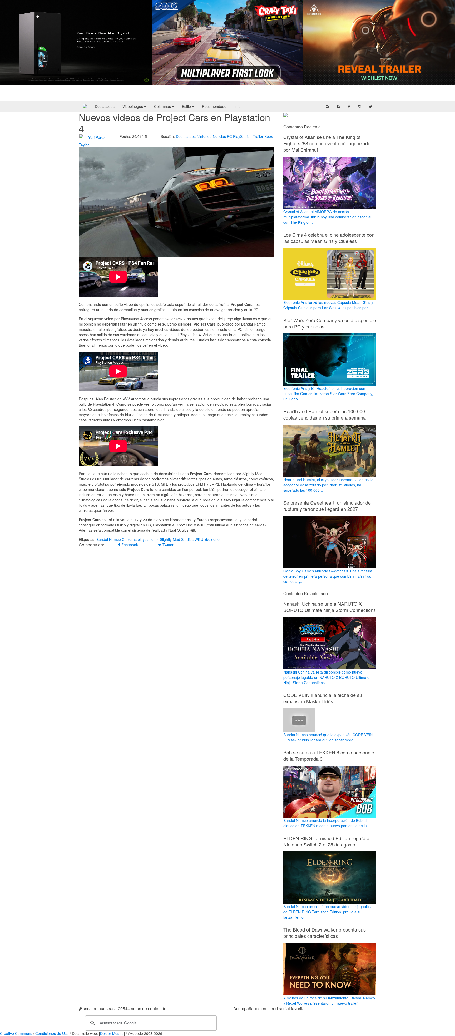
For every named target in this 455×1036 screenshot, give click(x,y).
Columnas (163, 106)
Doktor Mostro (112, 1033)
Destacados (105, 106)
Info (237, 106)
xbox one (212, 539)
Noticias (219, 136)
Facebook (129, 544)
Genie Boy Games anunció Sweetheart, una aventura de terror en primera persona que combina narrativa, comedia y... (327, 576)
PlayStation (242, 136)
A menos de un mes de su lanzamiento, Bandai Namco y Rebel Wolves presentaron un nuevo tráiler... (329, 1000)
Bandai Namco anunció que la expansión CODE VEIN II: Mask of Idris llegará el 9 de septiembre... (328, 737)
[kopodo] (85, 106)
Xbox (268, 136)
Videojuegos (133, 106)
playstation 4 (148, 539)
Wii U (199, 539)
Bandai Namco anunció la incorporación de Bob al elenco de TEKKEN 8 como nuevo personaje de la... (326, 823)
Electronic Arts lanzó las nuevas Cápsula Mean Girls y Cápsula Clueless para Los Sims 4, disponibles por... (328, 305)
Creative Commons (16, 1033)
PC (229, 136)
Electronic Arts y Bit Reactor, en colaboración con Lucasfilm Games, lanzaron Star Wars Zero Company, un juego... (328, 393)
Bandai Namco (108, 539)
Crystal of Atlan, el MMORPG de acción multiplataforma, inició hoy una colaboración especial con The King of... (327, 217)
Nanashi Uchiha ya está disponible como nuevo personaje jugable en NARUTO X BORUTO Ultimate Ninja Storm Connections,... (326, 677)
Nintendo (204, 136)
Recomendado (214, 106)
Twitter (167, 544)
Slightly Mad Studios (177, 539)
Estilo (187, 106)
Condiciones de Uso (52, 1033)
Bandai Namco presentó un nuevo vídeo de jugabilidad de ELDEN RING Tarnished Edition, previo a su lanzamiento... (329, 912)
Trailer (258, 136)
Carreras (129, 539)
